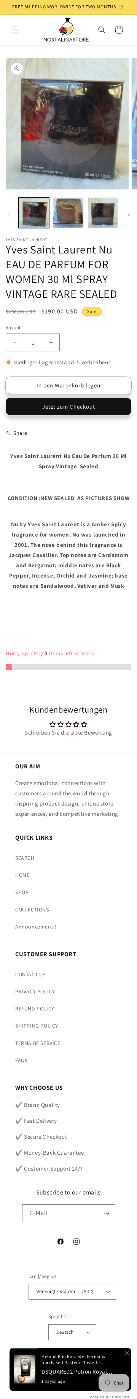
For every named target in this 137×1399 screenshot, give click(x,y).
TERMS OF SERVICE (38, 1043)
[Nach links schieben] (8, 214)
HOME (22, 875)
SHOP (22, 892)
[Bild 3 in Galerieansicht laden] (103, 212)
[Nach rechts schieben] (128, 214)
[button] (15, 30)
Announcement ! (35, 926)
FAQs (21, 1060)
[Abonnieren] (106, 1213)
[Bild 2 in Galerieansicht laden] (68, 212)
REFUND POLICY (34, 1008)
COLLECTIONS (32, 909)
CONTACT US (30, 974)
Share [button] (20, 433)
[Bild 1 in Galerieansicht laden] (34, 212)
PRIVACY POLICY (35, 991)
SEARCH (25, 858)
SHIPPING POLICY (36, 1025)
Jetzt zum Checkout (68, 406)
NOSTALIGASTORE (87, 1373)
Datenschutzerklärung (71, 1382)
